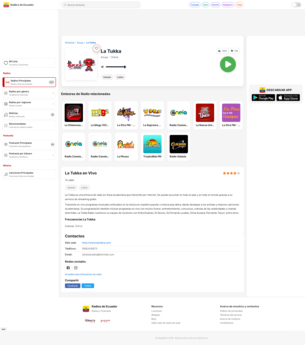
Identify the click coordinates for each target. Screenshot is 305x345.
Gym (205, 4)
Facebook (73, 285)
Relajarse (228, 4)
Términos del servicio (231, 314)
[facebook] (68, 268)
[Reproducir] (228, 64)
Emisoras (69, 42)
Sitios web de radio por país (165, 322)
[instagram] (76, 268)
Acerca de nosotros (230, 318)
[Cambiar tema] (296, 4)
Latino (120, 77)
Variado (107, 77)
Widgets (155, 314)
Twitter (88, 285)
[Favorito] (96, 48)
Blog (153, 318)
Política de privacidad (231, 311)
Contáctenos (226, 322)
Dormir (215, 4)
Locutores (156, 311)
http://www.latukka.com (96, 242)
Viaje (239, 4)
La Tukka (91, 42)
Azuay (80, 42)
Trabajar (194, 4)
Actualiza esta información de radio (83, 274)
